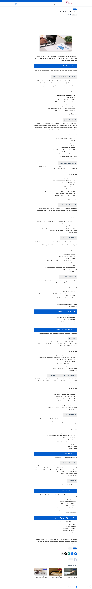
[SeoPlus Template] (76, 587)
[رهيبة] (69, 3)
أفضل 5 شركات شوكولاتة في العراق (41, 578)
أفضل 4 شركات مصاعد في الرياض (71, 578)
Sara (73, 14)
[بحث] (16, 4)
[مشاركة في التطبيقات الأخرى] (62, 553)
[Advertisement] (55, 27)
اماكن (52, 4)
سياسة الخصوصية (58, 1)
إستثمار (55, 4)
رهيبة (66, 586)
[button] (72, 553)
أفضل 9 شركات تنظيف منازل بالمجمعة (56, 578)
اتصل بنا (52, 1)
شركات (59, 4)
